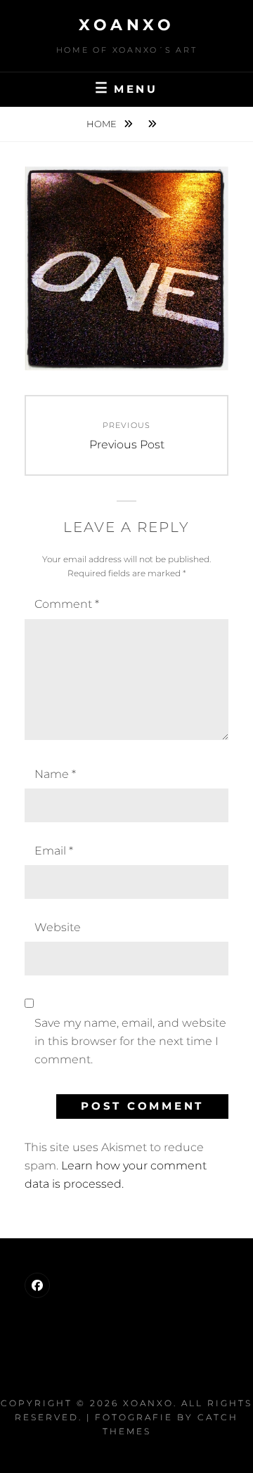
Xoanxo (126, 24)
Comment (66, 604)
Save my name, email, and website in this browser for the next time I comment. (130, 1041)
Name (55, 774)
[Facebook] (37, 1285)
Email (53, 850)
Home (102, 123)
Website (57, 927)
